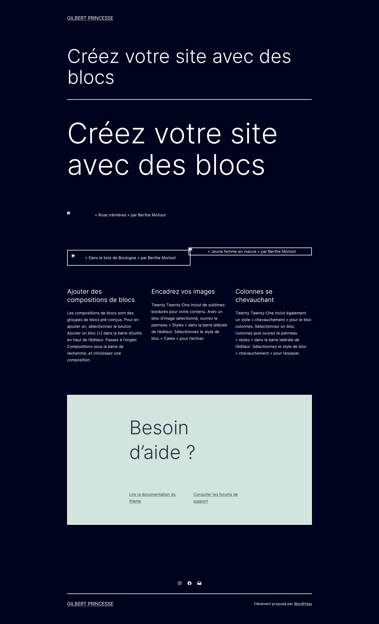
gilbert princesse (90, 18)
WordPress (303, 604)
